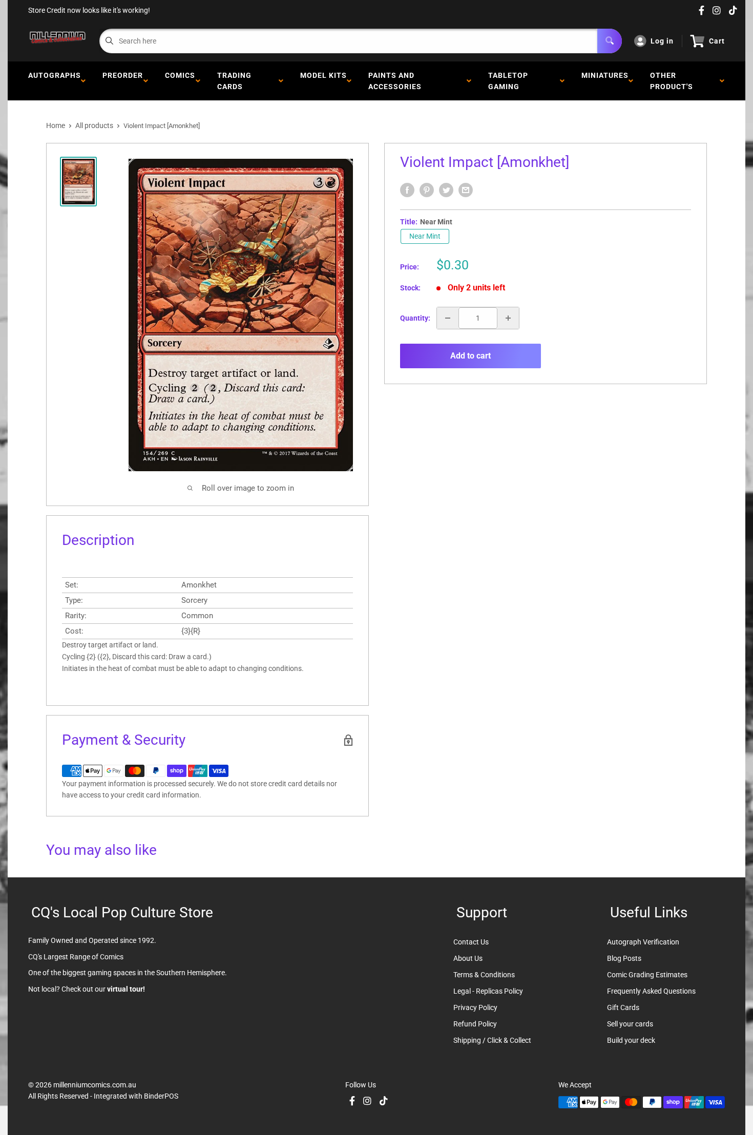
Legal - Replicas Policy (488, 991)
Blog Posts (624, 958)
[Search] (609, 41)
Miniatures (605, 81)
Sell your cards (630, 1024)
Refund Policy (475, 1024)
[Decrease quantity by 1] (447, 318)
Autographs (54, 81)
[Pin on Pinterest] (427, 190)
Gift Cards (623, 1007)
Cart (717, 41)
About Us (468, 958)
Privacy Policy (475, 1007)
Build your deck (631, 1040)
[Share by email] (465, 190)
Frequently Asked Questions (651, 991)
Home (55, 125)
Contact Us (471, 942)
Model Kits (323, 81)
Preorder (122, 81)
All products (94, 125)
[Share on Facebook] (407, 190)
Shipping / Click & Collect (492, 1040)
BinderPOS (161, 1096)
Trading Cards (234, 81)
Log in (662, 41)
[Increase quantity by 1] (508, 318)
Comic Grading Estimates (647, 975)
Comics (180, 81)
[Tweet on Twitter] (446, 190)
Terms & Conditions (484, 975)
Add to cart (470, 356)
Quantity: (415, 318)
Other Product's (673, 81)
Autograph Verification (643, 942)
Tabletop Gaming (508, 81)
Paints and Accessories (397, 81)
